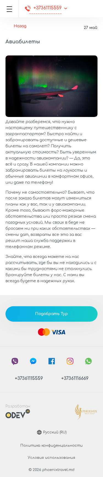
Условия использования (51, 458)
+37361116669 (74, 378)
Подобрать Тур (51, 314)
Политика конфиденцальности (51, 445)
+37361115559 (48, 8)
